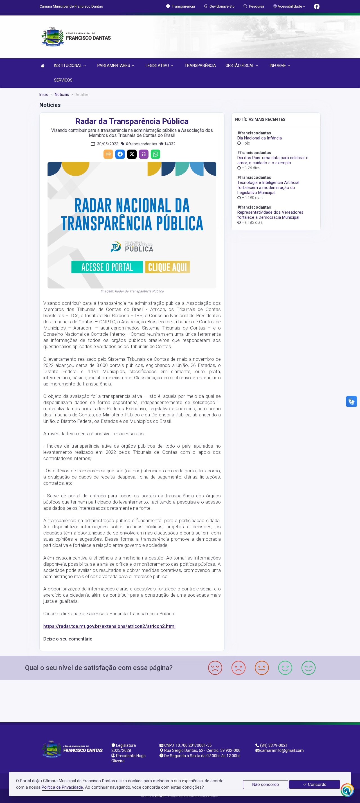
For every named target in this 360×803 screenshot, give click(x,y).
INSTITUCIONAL (68, 65)
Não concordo (265, 784)
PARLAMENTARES (113, 65)
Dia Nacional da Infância (259, 138)
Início (43, 94)
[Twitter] (132, 154)
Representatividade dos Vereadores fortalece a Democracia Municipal (270, 215)
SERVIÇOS (63, 80)
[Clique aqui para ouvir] (143, 154)
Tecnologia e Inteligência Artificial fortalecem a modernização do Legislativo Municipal (268, 187)
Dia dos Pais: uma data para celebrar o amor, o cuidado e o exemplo (273, 160)
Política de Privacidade (62, 787)
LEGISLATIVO (157, 65)
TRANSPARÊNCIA (200, 65)
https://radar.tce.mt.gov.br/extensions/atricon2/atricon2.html (109, 626)
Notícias (61, 94)
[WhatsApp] (155, 154)
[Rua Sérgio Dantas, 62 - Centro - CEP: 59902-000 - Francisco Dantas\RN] (180, 700)
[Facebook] (120, 154)
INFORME (278, 65)
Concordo (317, 784)
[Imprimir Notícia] (108, 154)
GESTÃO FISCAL (240, 65)
